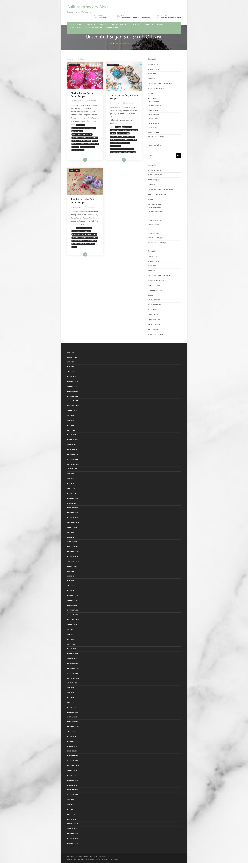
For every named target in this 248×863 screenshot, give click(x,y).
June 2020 (70, 693)
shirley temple (77, 131)
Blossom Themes (94, 859)
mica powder (87, 228)
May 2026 (70, 367)
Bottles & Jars (75, 27)
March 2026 (71, 377)
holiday (74, 140)
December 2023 (72, 508)
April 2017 (71, 814)
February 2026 (72, 381)
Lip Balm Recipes (154, 123)
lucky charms (115, 146)
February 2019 (72, 741)
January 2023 (72, 542)
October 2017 (72, 795)
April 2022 (71, 586)
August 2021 (72, 625)
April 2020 (71, 702)
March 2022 (71, 591)
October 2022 (72, 557)
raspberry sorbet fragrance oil (83, 244)
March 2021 (71, 649)
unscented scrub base (118, 152)
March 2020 (71, 707)
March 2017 (71, 819)
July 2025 (70, 415)
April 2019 (71, 732)
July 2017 (70, 800)
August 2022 (72, 566)
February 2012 (72, 843)
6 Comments (91, 207)
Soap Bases (103, 24)
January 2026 (72, 386)
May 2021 (70, 639)
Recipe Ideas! (74, 65)
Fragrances (148, 24)
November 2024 (72, 454)
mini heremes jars (78, 150)
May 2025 (70, 425)
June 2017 (70, 804)
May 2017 (70, 809)
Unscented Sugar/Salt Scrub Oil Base (84, 137)
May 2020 (70, 697)
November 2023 (72, 513)
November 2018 (72, 756)
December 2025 (72, 391)
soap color (90, 147)
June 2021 (70, 634)
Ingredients (161, 24)
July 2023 (70, 532)
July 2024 (70, 474)
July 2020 (70, 688)
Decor (150, 93)
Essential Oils (135, 24)
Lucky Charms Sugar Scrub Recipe (122, 149)
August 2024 (72, 469)
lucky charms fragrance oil (120, 143)
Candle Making (153, 69)
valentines (80, 125)
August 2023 (72, 527)
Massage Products (113, 27)
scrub (74, 144)
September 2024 (73, 464)
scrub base (131, 152)
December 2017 (72, 790)
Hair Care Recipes (154, 101)
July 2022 (70, 571)
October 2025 (72, 401)
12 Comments (91, 101)
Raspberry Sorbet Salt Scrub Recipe (84, 240)
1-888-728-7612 (104, 18)
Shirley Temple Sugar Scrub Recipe (83, 128)
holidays (82, 140)
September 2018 (73, 766)
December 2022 (72, 547)
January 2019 (72, 746)
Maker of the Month (156, 88)
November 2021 (72, 610)
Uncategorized (154, 132)
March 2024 (71, 493)
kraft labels (115, 136)
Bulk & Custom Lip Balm (93, 27)
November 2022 (72, 552)
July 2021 (70, 629)
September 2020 (73, 678)
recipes (94, 140)
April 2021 (71, 644)
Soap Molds (91, 24)
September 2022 (73, 561)
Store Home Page (76, 24)
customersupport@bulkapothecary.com (135, 18)
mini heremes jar (77, 234)
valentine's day (93, 144)
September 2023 (73, 522)
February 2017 (72, 824)
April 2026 (71, 372)
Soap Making (153, 79)
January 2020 (72, 717)
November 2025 (72, 396)
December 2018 (72, 751)
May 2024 (70, 484)
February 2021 (72, 654)
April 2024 (71, 488)
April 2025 (71, 430)
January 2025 (72, 445)
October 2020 (72, 673)
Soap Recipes (153, 127)
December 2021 (72, 605)
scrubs (82, 147)
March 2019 (71, 736)
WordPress (113, 859)
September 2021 (73, 620)
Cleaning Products (155, 106)
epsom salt (86, 231)
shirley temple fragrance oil (82, 134)
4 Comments (129, 103)
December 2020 (72, 663)
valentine (75, 147)
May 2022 (70, 581)
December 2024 (72, 450)
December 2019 (72, 722)
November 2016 (72, 834)
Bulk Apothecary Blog (87, 6)
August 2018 (72, 770)
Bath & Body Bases (119, 24)
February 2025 (72, 440)
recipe (89, 140)
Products (152, 74)
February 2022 (72, 595)
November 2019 (72, 727)
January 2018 (72, 785)
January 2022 (72, 600)
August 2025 (72, 411)
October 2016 (72, 839)
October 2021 (72, 615)
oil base (118, 127)
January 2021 (72, 659)
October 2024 (72, 459)
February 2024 (72, 498)
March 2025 (71, 435)
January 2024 (72, 503)
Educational (153, 64)
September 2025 (73, 406)
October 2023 (72, 518)
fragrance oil (127, 127)
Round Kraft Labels (127, 136)
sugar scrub (82, 144)
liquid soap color (91, 234)
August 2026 (72, 357)
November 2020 (72, 668)
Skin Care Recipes (154, 114)
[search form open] (177, 31)
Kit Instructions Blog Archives (160, 84)
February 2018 (72, 780)
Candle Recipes (153, 119)
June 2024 (70, 479)
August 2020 (72, 683)
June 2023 (70, 537)
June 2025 (70, 420)
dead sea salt (76, 231)
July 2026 (70, 362)
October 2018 (72, 761)
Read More (82, 159)
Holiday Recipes (154, 110)
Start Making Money (156, 137)
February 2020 (72, 712)
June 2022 (70, 576)
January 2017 (72, 829)
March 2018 (71, 775)
